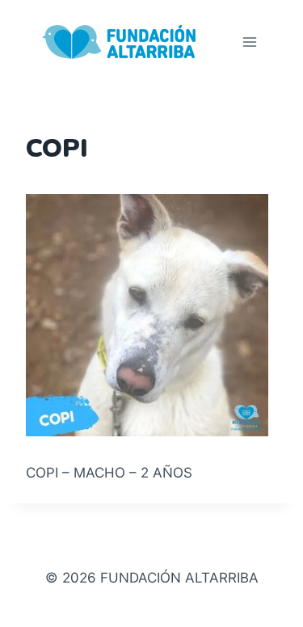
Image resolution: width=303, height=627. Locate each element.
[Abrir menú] (249, 41)
